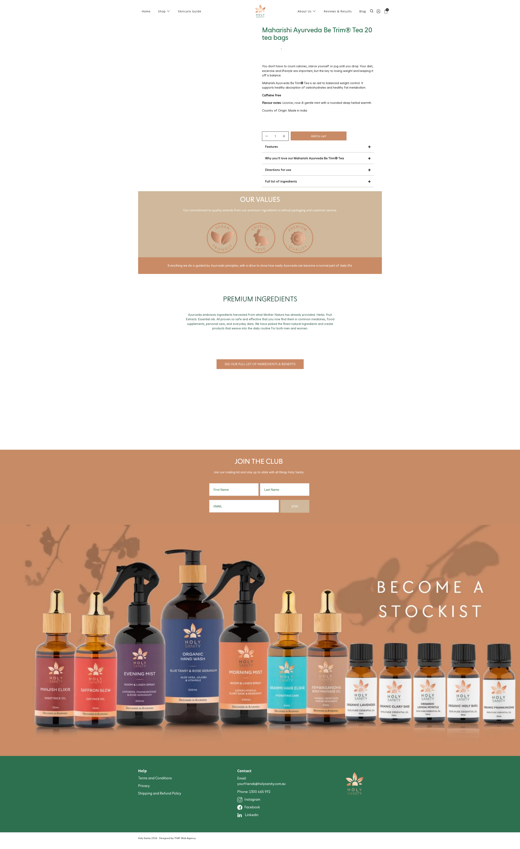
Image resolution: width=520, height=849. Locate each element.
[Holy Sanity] (260, 11)
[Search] (372, 13)
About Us (305, 11)
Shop (162, 11)
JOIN (295, 506)
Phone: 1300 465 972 (254, 792)
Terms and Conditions (155, 778)
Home (146, 11)
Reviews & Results (338, 11)
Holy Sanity (144, 838)
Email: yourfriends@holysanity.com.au (261, 781)
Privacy (144, 786)
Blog (362, 11)
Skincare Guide (189, 11)
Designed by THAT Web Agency (177, 838)
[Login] (378, 11)
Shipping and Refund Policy (159, 793)
